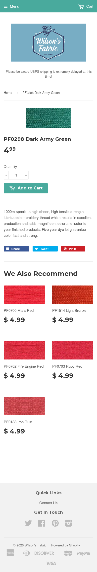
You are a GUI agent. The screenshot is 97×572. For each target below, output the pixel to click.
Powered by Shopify (65, 545)
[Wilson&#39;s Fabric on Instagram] (68, 524)
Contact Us (48, 502)
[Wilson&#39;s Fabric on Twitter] (28, 524)
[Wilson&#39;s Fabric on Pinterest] (55, 524)
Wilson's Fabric (36, 545)
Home (8, 92)
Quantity (10, 166)
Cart (89, 6)
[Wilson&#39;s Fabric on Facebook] (42, 524)
